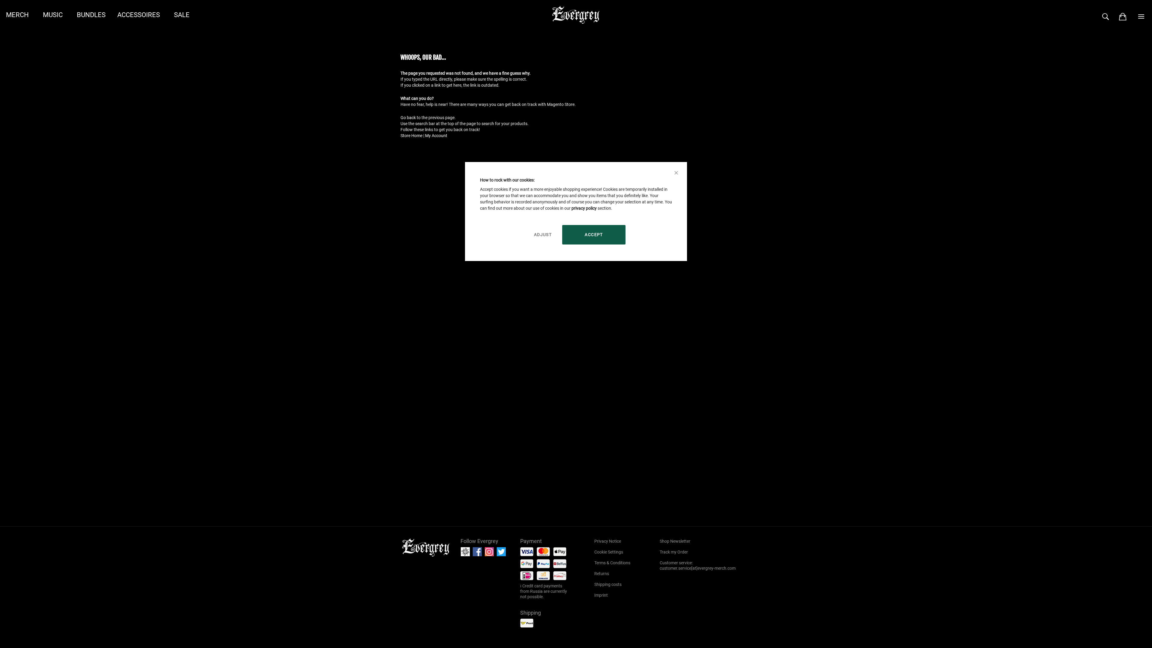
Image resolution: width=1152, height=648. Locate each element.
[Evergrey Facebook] (478, 551)
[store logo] (426, 547)
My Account (436, 135)
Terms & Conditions (612, 562)
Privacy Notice (607, 541)
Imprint (601, 595)
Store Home (411, 135)
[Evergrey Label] (466, 551)
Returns (601, 573)
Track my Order (674, 552)
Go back (408, 117)
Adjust (543, 234)
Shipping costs (608, 584)
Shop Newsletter (675, 541)
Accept (594, 234)
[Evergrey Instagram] (490, 551)
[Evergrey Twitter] (502, 551)
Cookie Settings (608, 552)
